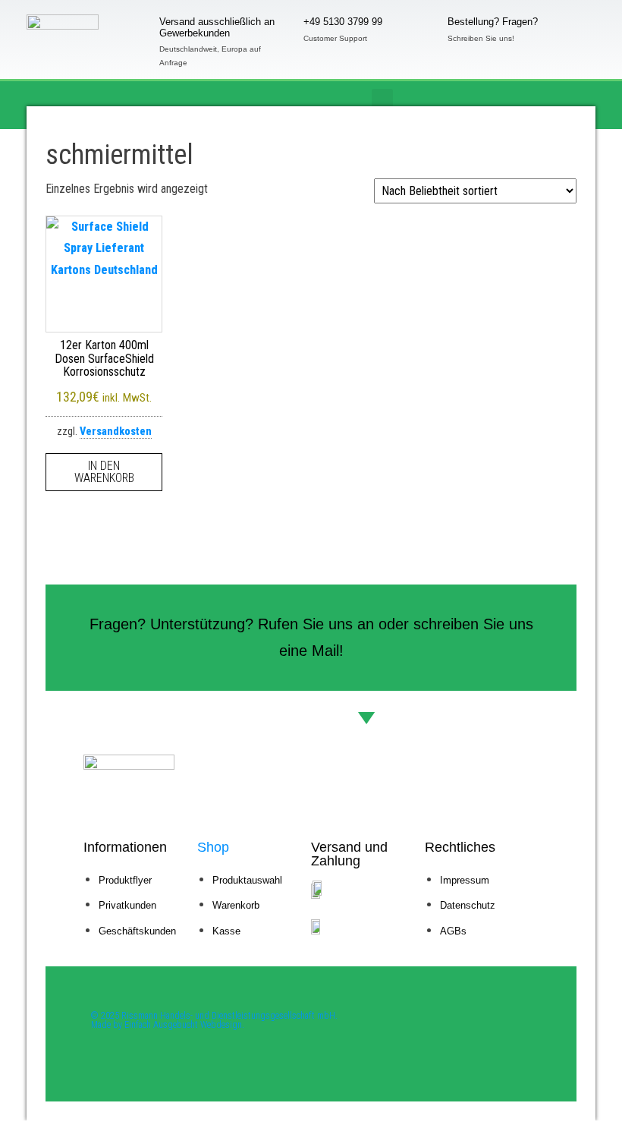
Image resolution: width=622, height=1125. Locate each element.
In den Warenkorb (104, 472)
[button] (382, 101)
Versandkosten (116, 431)
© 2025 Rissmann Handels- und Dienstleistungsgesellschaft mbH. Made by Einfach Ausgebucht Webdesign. (214, 1020)
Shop (213, 847)
